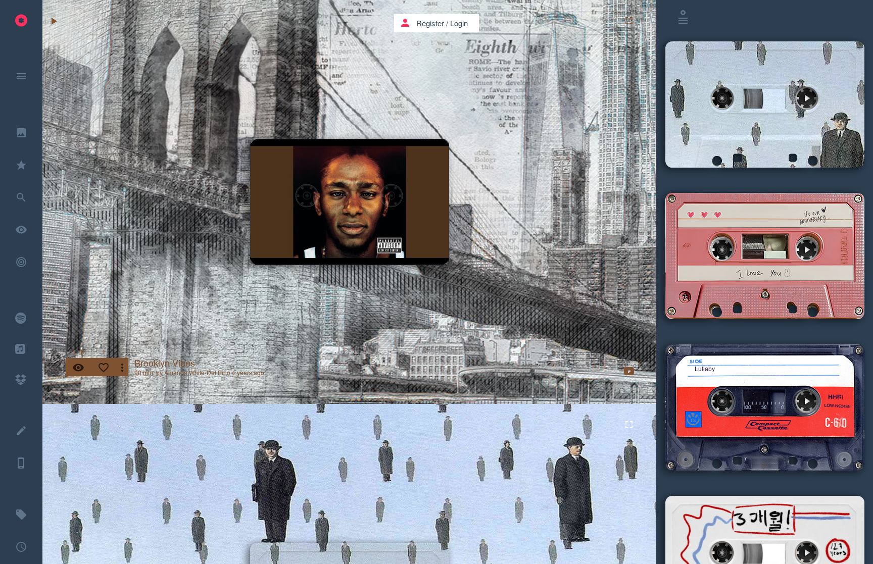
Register (430, 23)
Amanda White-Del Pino (197, 372)
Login (459, 23)
